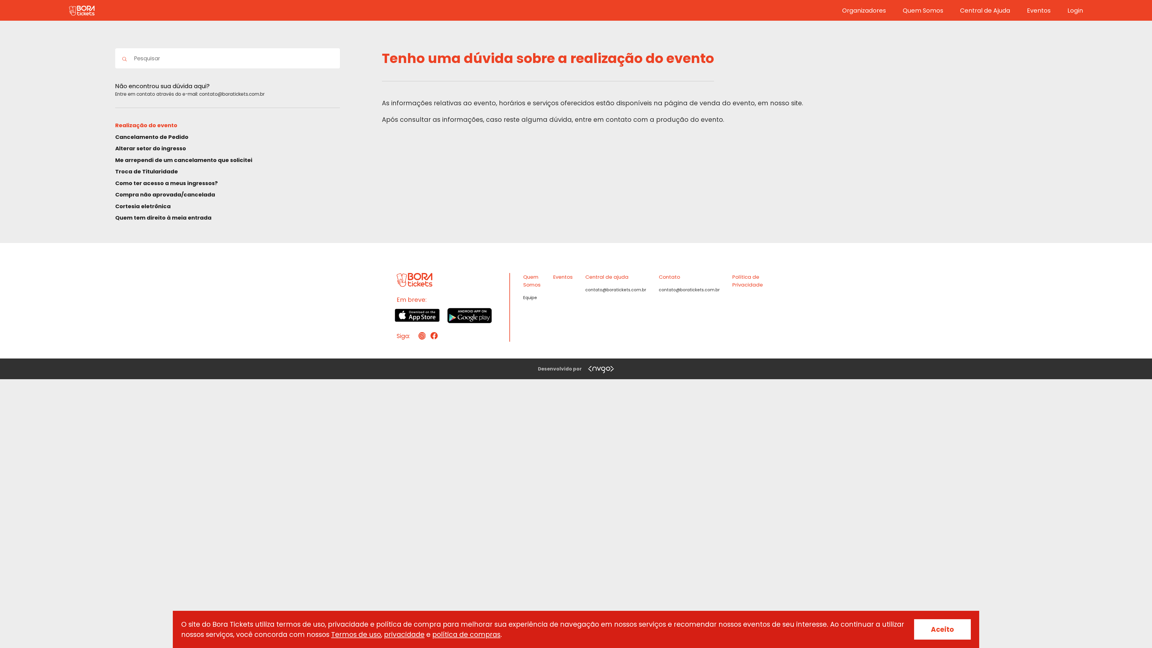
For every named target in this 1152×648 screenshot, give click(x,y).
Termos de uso (356, 634)
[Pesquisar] (124, 58)
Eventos (1039, 10)
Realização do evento (146, 125)
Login (1075, 10)
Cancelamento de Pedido (151, 137)
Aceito (942, 629)
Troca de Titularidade (146, 171)
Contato (669, 276)
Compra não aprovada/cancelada (165, 194)
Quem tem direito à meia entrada (163, 217)
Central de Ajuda (985, 10)
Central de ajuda (606, 276)
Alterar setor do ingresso (150, 148)
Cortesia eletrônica (143, 206)
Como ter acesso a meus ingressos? (166, 183)
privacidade (404, 634)
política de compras (466, 634)
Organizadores (864, 10)
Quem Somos (923, 10)
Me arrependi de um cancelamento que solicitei (183, 160)
